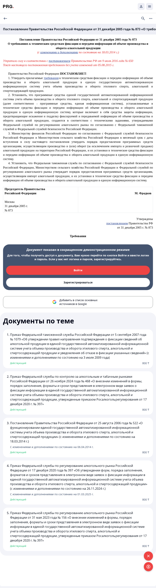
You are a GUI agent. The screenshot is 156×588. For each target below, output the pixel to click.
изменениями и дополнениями (59, 52)
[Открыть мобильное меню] (149, 6)
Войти (78, 270)
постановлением (59, 60)
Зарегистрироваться (78, 282)
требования (51, 78)
